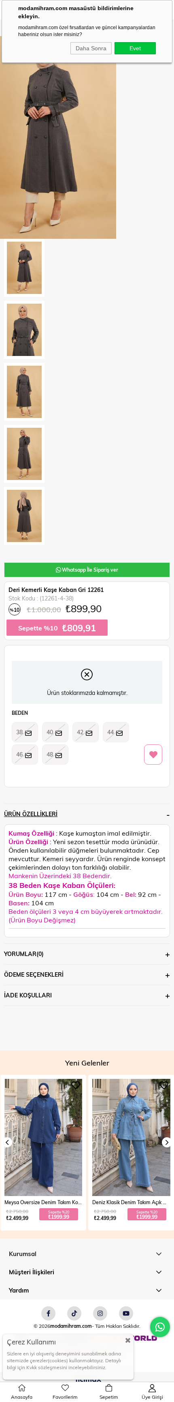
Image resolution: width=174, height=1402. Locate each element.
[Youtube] (126, 1313)
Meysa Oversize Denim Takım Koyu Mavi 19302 (43, 1202)
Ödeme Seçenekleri (34, 974)
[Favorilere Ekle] (153, 755)
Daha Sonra (91, 48)
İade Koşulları (28, 995)
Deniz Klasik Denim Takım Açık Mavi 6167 (131, 1202)
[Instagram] (100, 1313)
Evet (135, 48)
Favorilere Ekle (75, 1085)
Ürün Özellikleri (30, 814)
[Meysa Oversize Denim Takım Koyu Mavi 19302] (43, 1137)
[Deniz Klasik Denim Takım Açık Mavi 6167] (131, 1137)
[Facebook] (48, 1313)
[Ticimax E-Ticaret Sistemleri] (87, 1380)
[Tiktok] (74, 1313)
